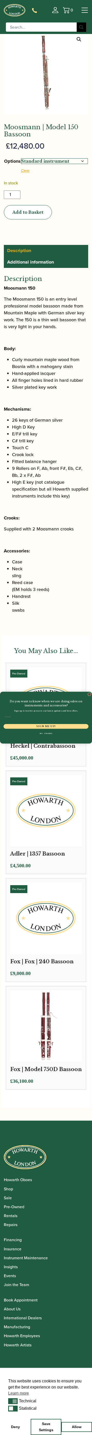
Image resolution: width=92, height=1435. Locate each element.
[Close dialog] (89, 694)
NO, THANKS (46, 733)
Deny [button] (15, 1427)
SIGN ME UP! (45, 726)
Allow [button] (77, 1427)
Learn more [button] (18, 1393)
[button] (13, 1401)
